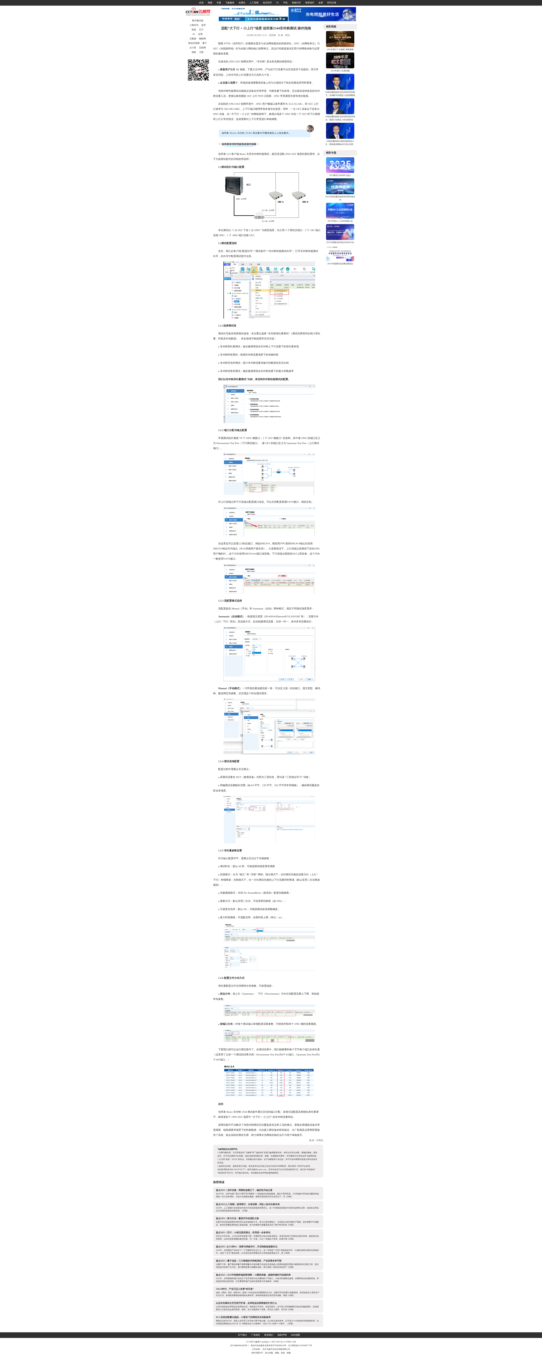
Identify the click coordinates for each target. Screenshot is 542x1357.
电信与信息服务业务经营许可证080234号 (269, 1345)
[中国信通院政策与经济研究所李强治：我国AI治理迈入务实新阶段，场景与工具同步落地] (340, 113)
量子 (204, 43)
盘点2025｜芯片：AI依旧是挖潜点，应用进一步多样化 (243, 1232)
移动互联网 (194, 43)
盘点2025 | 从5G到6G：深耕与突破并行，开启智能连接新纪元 (246, 1246)
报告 (194, 52)
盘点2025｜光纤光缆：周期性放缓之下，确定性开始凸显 (244, 1190)
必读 (201, 2)
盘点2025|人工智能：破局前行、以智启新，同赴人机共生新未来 (248, 1204)
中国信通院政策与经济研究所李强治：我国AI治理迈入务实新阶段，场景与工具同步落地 (340, 120)
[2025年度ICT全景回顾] (340, 68)
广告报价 (255, 1335)
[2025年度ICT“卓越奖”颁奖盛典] (340, 46)
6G (194, 34)
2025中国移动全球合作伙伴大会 (340, 242)
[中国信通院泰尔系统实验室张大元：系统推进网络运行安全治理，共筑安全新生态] (340, 138)
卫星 (201, 52)
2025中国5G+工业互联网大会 (340, 221)
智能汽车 (296, 2)
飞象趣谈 (229, 2)
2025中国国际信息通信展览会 (340, 264)
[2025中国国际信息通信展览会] (340, 261)
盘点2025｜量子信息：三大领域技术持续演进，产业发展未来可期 (248, 1260)
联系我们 (268, 1335)
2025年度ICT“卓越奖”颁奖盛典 (340, 49)
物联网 (202, 38)
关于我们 (242, 1335)
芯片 (201, 29)
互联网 (202, 47)
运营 (200, 34)
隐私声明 (282, 1335)
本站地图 (295, 1335)
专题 (219, 2)
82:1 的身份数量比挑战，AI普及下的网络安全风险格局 (243, 1317)
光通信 (242, 2)
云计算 (192, 47)
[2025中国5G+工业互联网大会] (340, 218)
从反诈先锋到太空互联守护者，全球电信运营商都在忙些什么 (246, 1303)
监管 (203, 25)
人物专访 (193, 25)
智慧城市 (309, 2)
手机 (285, 2)
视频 (210, 2)
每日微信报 (197, 20)
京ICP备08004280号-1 (239, 1345)
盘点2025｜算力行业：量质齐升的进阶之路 (237, 1218)
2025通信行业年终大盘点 (340, 175)
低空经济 (267, 2)
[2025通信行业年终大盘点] (340, 172)
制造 (194, 29)
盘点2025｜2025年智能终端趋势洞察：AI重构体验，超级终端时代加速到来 (253, 1275)
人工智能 (254, 2)
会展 (320, 2)
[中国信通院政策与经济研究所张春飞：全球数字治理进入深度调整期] (340, 89)
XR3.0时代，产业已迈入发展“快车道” (235, 1289)
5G (277, 2)
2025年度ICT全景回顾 (340, 71)
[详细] (289, 1197)
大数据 (192, 38)
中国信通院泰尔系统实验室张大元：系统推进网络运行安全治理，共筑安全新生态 (340, 144)
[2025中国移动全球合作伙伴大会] (340, 239)
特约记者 (331, 2)
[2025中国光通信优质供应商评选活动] (340, 194)
